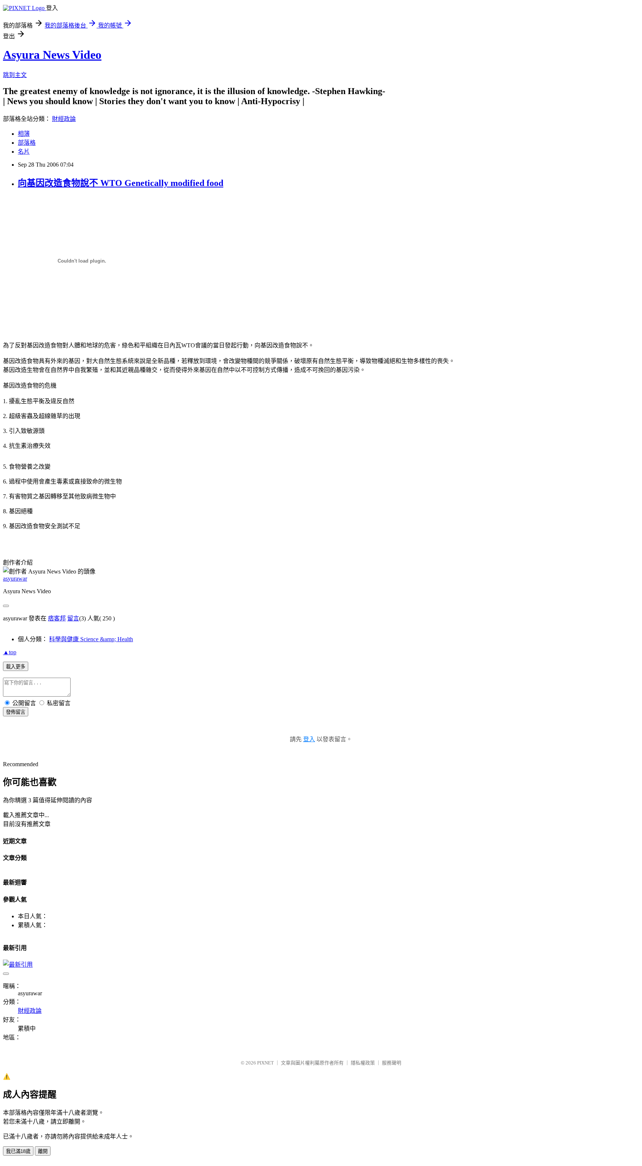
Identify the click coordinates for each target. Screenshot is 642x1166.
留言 (73, 618)
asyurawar (15, 578)
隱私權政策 (363, 1063)
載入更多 (15, 666)
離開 (43, 1151)
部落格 (27, 142)
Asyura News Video (52, 54)
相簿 (24, 134)
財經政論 (64, 119)
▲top (9, 652)
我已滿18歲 (18, 1151)
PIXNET (265, 1063)
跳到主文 (15, 75)
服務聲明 (391, 1063)
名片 (24, 151)
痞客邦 (57, 618)
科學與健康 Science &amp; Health (91, 639)
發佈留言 (15, 712)
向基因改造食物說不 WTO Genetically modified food (120, 183)
